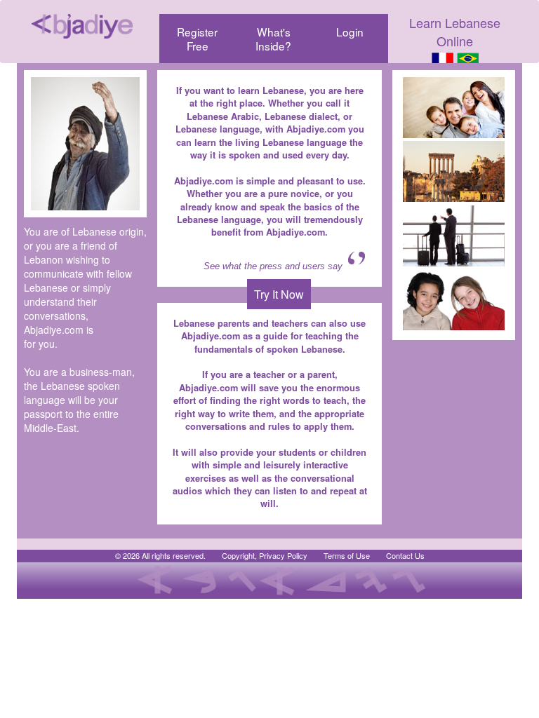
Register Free (197, 38)
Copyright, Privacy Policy (264, 555)
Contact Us (405, 555)
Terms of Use (347, 555)
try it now (279, 294)
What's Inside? (273, 38)
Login (350, 31)
